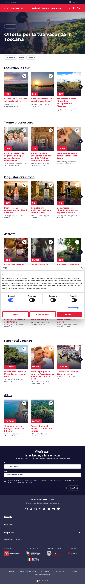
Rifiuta (15, 314)
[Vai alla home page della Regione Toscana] (11, 553)
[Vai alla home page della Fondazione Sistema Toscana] (54, 553)
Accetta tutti (69, 314)
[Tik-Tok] (40, 509)
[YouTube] (48, 509)
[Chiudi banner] (82, 267)
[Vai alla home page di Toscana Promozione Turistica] (73, 554)
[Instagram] (36, 509)
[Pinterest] (44, 509)
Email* (6, 471)
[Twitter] (31, 509)
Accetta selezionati (42, 314)
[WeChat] (53, 509)
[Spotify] (58, 509)
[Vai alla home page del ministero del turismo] (33, 559)
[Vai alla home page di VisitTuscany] (14, 8)
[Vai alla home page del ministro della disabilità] (33, 553)
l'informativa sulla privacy (32, 480)
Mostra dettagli (73, 308)
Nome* (6, 463)
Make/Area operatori (13, 539)
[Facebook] (26, 509)
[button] (42, 517)
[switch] (32, 300)
